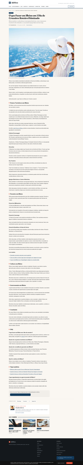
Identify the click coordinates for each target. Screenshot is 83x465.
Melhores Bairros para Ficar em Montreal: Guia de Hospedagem (25, 369)
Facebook (25, 401)
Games (47, 6)
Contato (58, 448)
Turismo (43, 6)
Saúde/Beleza (31, 6)
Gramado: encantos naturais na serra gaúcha (20, 255)
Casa (21, 6)
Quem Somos (59, 443)
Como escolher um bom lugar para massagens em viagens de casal (25, 257)
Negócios (26, 6)
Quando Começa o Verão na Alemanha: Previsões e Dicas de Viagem (26, 374)
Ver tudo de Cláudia (19, 412)
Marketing (37, 6)
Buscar (71, 6)
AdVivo (10, 10)
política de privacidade (33, 463)
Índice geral (59, 454)
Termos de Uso (59, 452)
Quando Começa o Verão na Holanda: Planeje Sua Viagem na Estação (26, 371)
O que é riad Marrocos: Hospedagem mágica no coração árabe (24, 259)
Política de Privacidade (61, 450)
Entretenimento (15, 6)
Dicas (10, 6)
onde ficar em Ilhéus (18, 128)
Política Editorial (60, 446)
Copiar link (34, 401)
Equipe (58, 445)
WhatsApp (19, 401)
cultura (23, 336)
